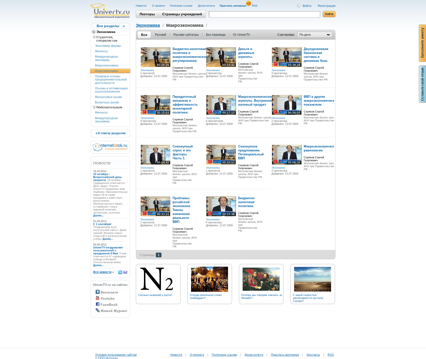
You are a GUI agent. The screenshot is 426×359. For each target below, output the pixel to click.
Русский (160, 34)
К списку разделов (111, 133)
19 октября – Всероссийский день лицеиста (107, 177)
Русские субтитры (186, 34)
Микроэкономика (106, 65)
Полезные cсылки (181, 5)
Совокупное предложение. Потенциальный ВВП (251, 152)
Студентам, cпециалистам (105, 38)
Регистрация (327, 6)
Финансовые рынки (108, 97)
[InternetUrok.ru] (110, 150)
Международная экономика (106, 58)
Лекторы (147, 14)
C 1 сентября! (102, 224)
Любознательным (108, 107)
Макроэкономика (106, 71)
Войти (307, 6)
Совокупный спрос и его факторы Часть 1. (183, 152)
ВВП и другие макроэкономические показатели (321, 100)
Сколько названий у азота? (155, 295)
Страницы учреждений (182, 14)
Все (144, 35)
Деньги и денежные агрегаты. (246, 53)
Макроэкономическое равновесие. (321, 148)
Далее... (98, 215)
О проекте (158, 5)
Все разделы (108, 26)
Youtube (108, 298)
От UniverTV (241, 34)
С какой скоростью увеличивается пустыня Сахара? (308, 298)
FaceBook (109, 305)
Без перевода (216, 34)
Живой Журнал (114, 311)
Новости (141, 5)
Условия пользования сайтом (116, 355)
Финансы (101, 51)
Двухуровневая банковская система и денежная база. (316, 55)
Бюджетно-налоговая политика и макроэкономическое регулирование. (190, 55)
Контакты (313, 355)
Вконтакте (109, 292)
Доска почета (206, 5)
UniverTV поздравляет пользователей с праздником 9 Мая (108, 250)
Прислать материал (285, 355)
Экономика (105, 32)
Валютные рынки (107, 102)
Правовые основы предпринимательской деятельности (111, 79)
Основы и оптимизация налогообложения (111, 90)
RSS (255, 5)
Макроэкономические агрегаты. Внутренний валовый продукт (255, 100)
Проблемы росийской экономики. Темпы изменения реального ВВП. (182, 210)
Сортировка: (286, 34)
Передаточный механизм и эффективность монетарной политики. (185, 104)
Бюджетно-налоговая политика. (246, 202)
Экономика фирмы (108, 46)
